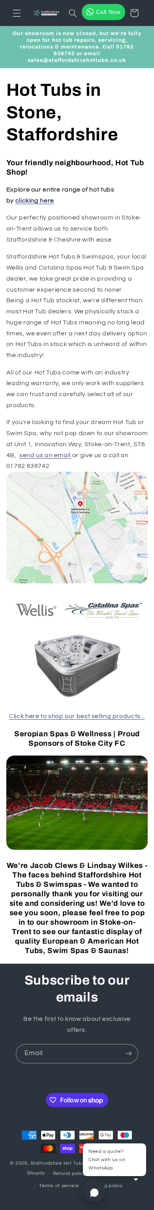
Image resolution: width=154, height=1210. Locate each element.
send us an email (45, 455)
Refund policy (69, 1173)
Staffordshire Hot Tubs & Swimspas (72, 1163)
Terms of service (59, 1186)
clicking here (34, 200)
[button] (17, 13)
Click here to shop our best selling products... (77, 716)
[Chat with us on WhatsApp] (94, 1191)
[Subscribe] (129, 1053)
